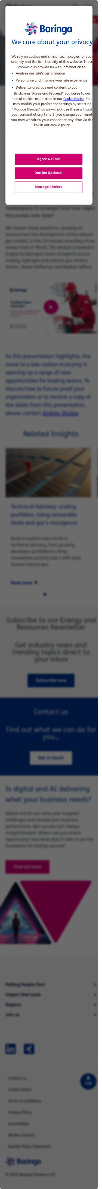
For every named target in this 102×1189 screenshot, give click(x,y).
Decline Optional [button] (49, 173)
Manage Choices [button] (48, 186)
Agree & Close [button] (48, 159)
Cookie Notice (73, 98)
